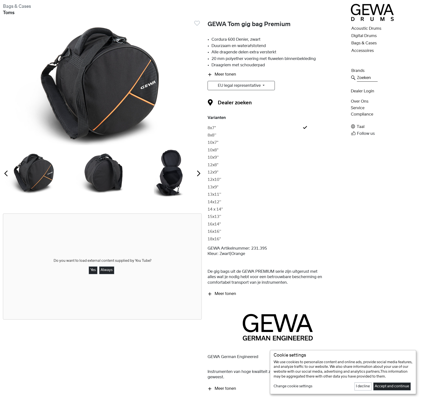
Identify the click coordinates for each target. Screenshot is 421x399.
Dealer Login (362, 91)
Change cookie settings (293, 386)
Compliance (362, 114)
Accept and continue (392, 386)
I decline (363, 386)
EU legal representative (240, 86)
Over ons (359, 101)
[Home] (372, 12)
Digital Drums (364, 36)
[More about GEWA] (278, 327)
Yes (93, 270)
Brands (357, 71)
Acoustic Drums (366, 28)
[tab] (278, 128)
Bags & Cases (17, 6)
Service (357, 108)
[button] (384, 127)
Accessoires (362, 51)
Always (107, 270)
